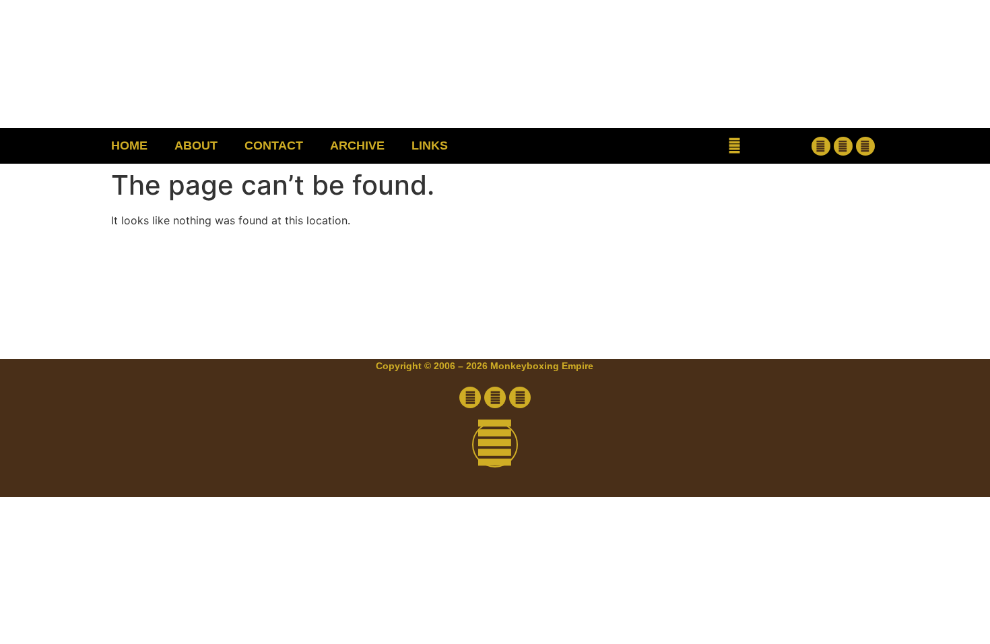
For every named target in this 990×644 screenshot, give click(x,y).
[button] (734, 146)
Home (129, 145)
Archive (357, 145)
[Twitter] (843, 146)
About (196, 145)
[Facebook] (821, 146)
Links (429, 145)
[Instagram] (865, 146)
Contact (273, 145)
